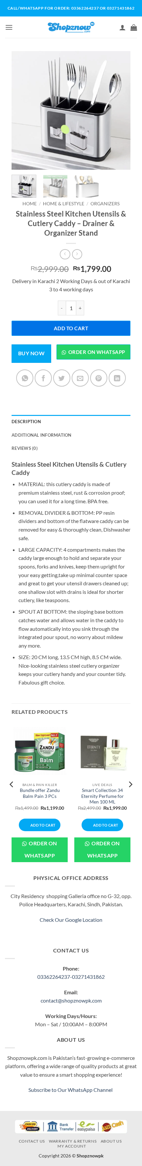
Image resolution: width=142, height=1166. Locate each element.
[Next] (120, 110)
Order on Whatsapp (96, 352)
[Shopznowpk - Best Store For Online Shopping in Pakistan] (71, 27)
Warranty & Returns (72, 1141)
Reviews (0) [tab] (25, 448)
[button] (9, 27)
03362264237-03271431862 (71, 977)
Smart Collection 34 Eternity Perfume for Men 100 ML (102, 796)
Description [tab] (26, 421)
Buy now (31, 353)
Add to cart (71, 328)
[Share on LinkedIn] (117, 378)
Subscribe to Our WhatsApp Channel (71, 1090)
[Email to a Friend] (80, 378)
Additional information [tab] (42, 435)
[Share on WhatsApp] (24, 378)
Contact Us (32, 1141)
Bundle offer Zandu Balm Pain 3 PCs (40, 793)
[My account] (122, 27)
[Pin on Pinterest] (98, 378)
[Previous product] (77, 254)
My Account (71, 1146)
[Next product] (65, 254)
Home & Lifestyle (63, 203)
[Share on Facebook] (43, 378)
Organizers (105, 203)
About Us (111, 1141)
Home (29, 203)
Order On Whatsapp (40, 849)
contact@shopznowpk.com (71, 1000)
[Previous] (22, 110)
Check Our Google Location (71, 920)
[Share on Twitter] (61, 378)
